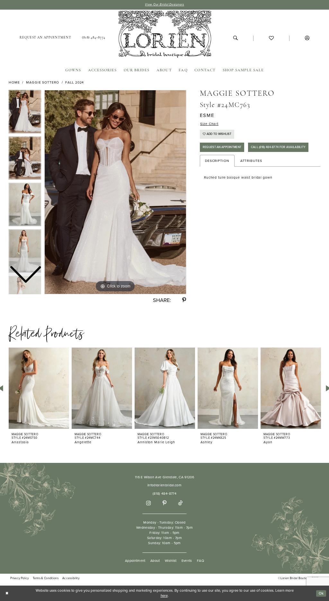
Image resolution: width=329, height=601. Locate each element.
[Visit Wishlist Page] (271, 38)
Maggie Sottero (42, 82)
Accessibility (70, 578)
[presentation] (39, 388)
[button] (307, 38)
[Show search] (235, 38)
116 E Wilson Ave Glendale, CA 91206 (164, 477)
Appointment (135, 560)
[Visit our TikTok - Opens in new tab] (180, 503)
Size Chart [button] (209, 123)
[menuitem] (45, 38)
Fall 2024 (74, 82)
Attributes (251, 160)
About (155, 560)
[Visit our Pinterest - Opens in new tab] (164, 503)
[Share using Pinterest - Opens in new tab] (184, 300)
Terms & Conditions (45, 578)
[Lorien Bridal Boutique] (164, 35)
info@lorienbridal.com (164, 485)
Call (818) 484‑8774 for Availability (278, 147)
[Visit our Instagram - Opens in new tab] (148, 503)
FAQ (200, 560)
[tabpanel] (115, 192)
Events (187, 560)
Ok (321, 593)
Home (14, 82)
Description (217, 160)
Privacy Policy (19, 578)
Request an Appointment (222, 147)
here (164, 595)
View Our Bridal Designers (164, 4)
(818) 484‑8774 (164, 493)
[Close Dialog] (7, 593)
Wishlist (171, 560)
